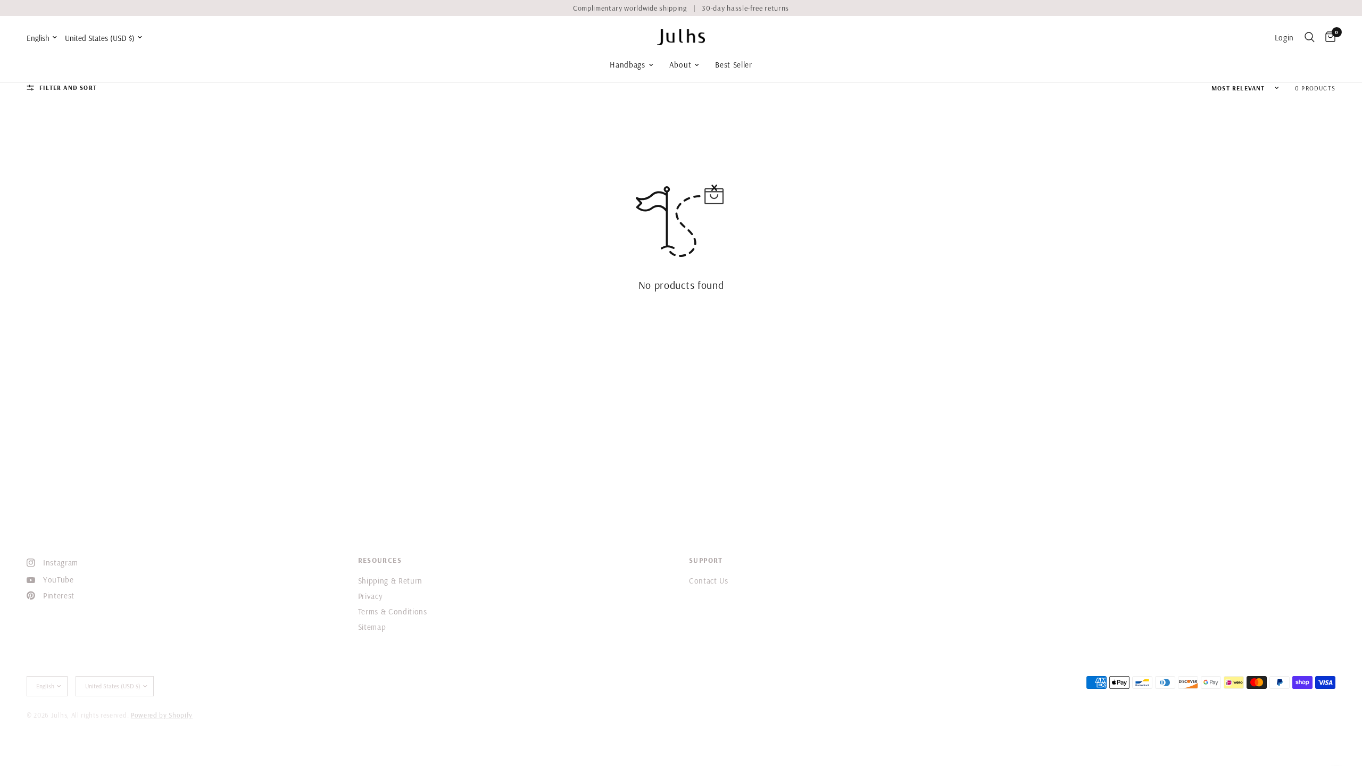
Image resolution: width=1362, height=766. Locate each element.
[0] (1327, 37)
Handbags (627, 65)
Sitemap (372, 627)
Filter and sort (68, 87)
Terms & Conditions (392, 611)
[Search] (1309, 37)
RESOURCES (380, 560)
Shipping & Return (390, 581)
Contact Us (708, 581)
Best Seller (733, 65)
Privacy (370, 596)
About (680, 65)
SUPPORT (706, 560)
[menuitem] (631, 65)
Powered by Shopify (162, 715)
